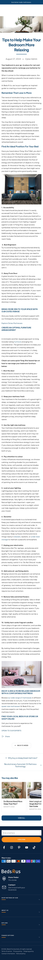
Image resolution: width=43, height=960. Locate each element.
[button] (21, 370)
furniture (17, 342)
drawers (17, 537)
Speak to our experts (11, 731)
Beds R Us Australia (13, 949)
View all (21, 818)
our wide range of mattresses (20, 698)
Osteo (9, 311)
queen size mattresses (11, 706)
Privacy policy (17, 951)
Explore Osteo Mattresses (12, 323)
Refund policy (20, 953)
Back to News (22, 745)
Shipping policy (28, 951)
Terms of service (7, 951)
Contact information (8, 953)
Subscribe (21, 839)
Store (32, 716)
